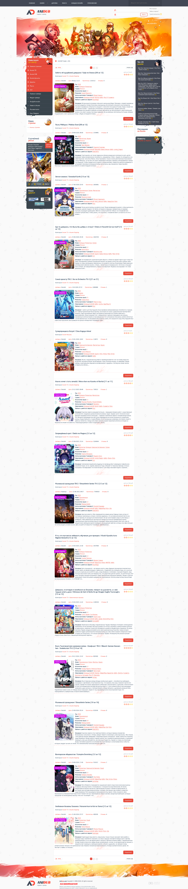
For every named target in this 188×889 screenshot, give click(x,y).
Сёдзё (102, 768)
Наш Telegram (34, 113)
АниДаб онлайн (35, 101)
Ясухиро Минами (87, 402)
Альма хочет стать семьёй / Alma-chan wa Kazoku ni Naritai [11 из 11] (84, 382)
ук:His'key (95, 781)
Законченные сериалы (76, 597)
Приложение (86, 870)
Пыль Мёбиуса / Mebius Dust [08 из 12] (71, 125)
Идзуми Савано (98, 560)
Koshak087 (96, 621)
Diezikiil (63, 80)
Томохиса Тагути (96, 668)
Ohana (105, 354)
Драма (81, 293)
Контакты (41, 869)
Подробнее (128, 119)
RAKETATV (96, 151)
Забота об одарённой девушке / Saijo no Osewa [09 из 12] (79, 73)
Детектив (82, 447)
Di (110, 304)
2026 (79, 84)
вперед (129, 67)
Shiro (115, 201)
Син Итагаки (93, 614)
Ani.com (63, 881)
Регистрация (153, 8)
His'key (95, 677)
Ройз (107, 508)
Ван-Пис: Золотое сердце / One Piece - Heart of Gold (149, 68)
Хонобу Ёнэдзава (99, 506)
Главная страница (35, 66)
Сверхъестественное (85, 345)
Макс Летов (115, 254)
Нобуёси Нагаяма (87, 775)
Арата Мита (85, 249)
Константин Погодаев (81, 675)
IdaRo (101, 97)
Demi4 (96, 406)
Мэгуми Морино (98, 829)
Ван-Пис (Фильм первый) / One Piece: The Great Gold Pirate (149, 79)
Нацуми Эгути (98, 456)
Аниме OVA (33, 74)
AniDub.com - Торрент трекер (38, 12)
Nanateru (96, 404)
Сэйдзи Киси (85, 299)
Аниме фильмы (35, 78)
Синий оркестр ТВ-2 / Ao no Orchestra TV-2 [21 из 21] (77, 279)
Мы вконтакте (34, 109)
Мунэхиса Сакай (86, 197)
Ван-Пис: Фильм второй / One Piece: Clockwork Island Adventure (149, 93)
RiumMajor (96, 99)
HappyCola (110, 201)
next (161, 68)
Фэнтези (95, 662)
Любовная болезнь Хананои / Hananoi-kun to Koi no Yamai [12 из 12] (83, 806)
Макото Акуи (97, 302)
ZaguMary (106, 304)
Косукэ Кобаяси (97, 402)
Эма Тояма (97, 777)
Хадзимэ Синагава (99, 147)
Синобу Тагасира (86, 558)
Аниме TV (65, 76)
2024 (79, 660)
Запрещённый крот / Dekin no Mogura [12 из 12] (75, 433)
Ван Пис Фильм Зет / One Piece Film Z (149, 99)
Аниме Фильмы (67, 334)
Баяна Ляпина (105, 149)
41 (32, 184)
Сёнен (90, 662)
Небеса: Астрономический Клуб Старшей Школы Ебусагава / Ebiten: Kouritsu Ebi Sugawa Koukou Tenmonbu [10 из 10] (149, 116)
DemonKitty (106, 619)
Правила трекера (35, 94)
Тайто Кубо (97, 671)
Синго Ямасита (86, 351)
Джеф (100, 619)
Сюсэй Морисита (86, 93)
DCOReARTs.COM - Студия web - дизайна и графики (154, 883)
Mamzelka (97, 149)
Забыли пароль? (154, 11)
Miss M (106, 97)
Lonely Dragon (99, 458)
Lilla (110, 508)
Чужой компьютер (155, 14)
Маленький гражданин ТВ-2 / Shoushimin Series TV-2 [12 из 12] (81, 484)
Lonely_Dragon (118, 149)
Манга (32, 86)
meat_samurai (99, 201)
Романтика (88, 86)
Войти (144, 14)
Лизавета (111, 97)
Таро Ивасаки (86, 145)
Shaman (97, 673)
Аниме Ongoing (74, 76)
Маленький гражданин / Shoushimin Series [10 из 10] (77, 702)
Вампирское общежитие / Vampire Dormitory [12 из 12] (78, 754)
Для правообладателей (68, 884)
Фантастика (82, 138)
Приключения (83, 190)
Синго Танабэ (85, 614)
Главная (31, 872)
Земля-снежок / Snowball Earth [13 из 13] (72, 177)
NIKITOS (108, 562)
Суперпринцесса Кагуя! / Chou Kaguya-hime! (73, 331)
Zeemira (120, 673)
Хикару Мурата (86, 668)
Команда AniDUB (89, 97)
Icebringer (95, 833)
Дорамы (32, 82)
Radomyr (63, 491)
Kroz (94, 203)
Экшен (89, 138)
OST (31, 90)
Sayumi (97, 254)
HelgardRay (102, 508)
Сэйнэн (90, 190)
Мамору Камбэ (86, 504)
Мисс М (91, 675)
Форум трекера (35, 97)
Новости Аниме (35, 105)
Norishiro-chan (98, 251)
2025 (79, 291)
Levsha (101, 304)
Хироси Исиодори (87, 454)
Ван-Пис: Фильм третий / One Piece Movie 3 (148, 104)
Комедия (82, 86)
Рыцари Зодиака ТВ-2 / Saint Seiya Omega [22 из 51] (148, 122)
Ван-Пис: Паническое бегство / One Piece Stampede (148, 73)
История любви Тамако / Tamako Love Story (149, 109)
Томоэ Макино (86, 827)
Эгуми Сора (97, 617)
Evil (94, 256)
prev (161, 71)
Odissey (97, 97)
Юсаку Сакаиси (98, 95)
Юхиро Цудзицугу (99, 199)
